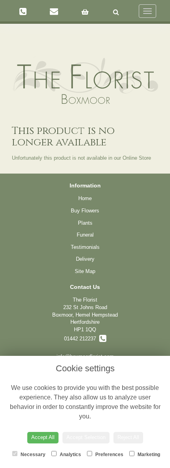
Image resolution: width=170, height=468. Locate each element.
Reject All (128, 437)
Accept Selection (86, 437)
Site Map (85, 271)
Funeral (85, 235)
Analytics (70, 454)
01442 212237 (81, 339)
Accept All (43, 437)
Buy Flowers (85, 211)
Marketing (148, 454)
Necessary (32, 454)
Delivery (85, 259)
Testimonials (85, 247)
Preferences (108, 454)
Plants (85, 223)
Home (85, 198)
